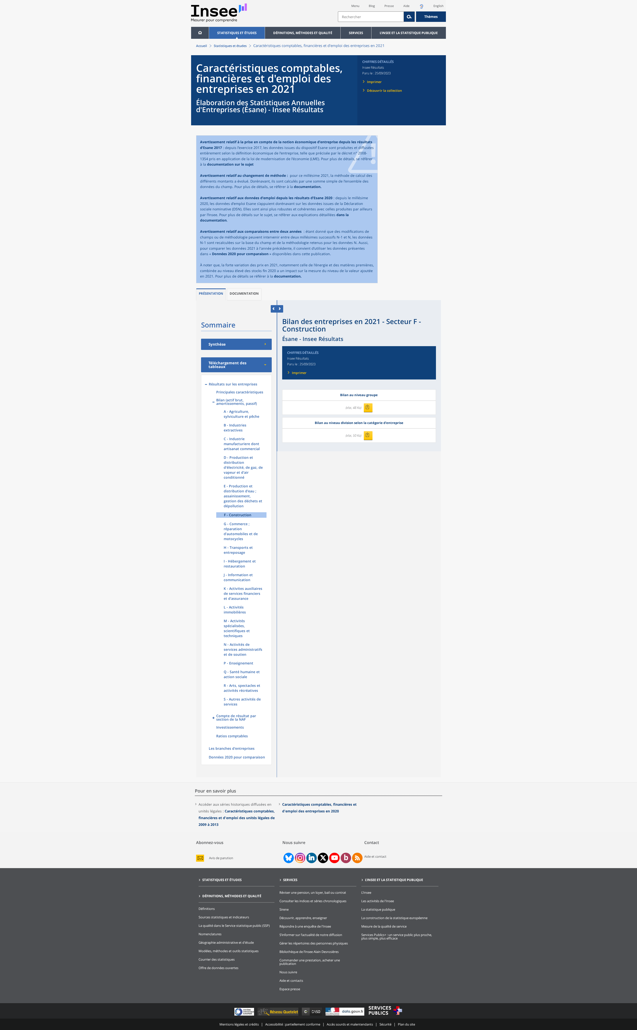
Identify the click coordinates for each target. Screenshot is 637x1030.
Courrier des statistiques (217, 959)
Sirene (284, 909)
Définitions (207, 908)
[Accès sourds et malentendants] (421, 8)
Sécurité (385, 1024)
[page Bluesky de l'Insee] (288, 858)
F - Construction (237, 515)
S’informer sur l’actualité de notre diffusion (310, 935)
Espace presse (289, 989)
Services (356, 33)
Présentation (211, 293)
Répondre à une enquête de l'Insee (305, 926)
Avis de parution (221, 858)
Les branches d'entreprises (232, 748)
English (438, 6)
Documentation (244, 293)
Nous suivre (288, 972)
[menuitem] (200, 33)
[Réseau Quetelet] (278, 1015)
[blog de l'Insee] (346, 858)
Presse (389, 6)
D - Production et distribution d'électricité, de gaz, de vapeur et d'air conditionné (243, 467)
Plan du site (406, 1024)
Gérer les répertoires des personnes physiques (313, 943)
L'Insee (366, 892)
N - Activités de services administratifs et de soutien (243, 649)
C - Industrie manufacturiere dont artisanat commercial (242, 443)
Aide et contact (375, 856)
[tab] (211, 294)
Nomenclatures (210, 934)
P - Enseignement (238, 663)
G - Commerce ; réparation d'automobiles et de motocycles (241, 531)
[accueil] (200, 33)
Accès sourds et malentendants (350, 1024)
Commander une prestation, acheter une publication (309, 962)
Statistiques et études (237, 33)
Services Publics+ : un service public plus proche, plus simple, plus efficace (396, 936)
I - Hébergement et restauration (240, 563)
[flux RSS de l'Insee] (357, 858)
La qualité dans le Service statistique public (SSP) (234, 925)
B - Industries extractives (235, 427)
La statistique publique (378, 909)
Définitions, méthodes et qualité (302, 33)
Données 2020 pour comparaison (240, 253)
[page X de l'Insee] (323, 858)
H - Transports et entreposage (238, 550)
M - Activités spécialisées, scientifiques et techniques (237, 628)
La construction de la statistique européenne (394, 918)
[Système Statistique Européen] (244, 1015)
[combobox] (392, 16)
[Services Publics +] (385, 1015)
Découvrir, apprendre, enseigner (303, 918)
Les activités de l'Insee (377, 901)
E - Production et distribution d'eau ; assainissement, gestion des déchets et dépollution (243, 496)
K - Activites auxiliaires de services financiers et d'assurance (243, 593)
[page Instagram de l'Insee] (299, 858)
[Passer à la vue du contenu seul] (273, 308)
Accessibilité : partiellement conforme (292, 1024)
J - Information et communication (238, 577)
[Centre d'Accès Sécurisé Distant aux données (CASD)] (312, 1015)
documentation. (307, 186)
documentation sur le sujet (230, 164)
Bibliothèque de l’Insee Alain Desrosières (309, 951)
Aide (406, 6)
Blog (372, 6)
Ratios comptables (232, 736)
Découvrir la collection (384, 90)
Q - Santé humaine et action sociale (242, 674)
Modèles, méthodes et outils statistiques (229, 951)
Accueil (201, 46)
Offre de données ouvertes (218, 968)
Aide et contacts (291, 980)
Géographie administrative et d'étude (226, 942)
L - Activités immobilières (235, 609)
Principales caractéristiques (239, 392)
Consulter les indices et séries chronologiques (312, 901)
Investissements (230, 727)
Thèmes (431, 16)
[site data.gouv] (345, 1015)
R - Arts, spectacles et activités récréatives (242, 688)
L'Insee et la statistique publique (409, 33)
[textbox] (371, 16)
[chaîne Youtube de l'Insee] (334, 858)
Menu (355, 6)
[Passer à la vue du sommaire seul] (280, 308)
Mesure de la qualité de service (384, 926)
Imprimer (374, 82)
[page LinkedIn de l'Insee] (311, 858)
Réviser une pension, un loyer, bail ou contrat (312, 892)
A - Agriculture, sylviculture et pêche (241, 414)
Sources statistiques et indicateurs (224, 917)
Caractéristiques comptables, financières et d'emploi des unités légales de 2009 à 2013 (237, 818)
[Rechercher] (409, 16)
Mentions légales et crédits (239, 1024)
